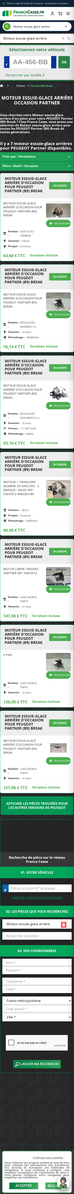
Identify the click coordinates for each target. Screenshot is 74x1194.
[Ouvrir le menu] (68, 13)
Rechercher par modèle (24, 75)
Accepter (24, 1185)
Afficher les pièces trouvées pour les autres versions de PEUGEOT (37, 805)
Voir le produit (62, 223)
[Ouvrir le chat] (63, 1185)
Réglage (55, 1186)
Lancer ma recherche (39, 1064)
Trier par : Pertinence (37, 156)
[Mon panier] (60, 13)
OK (64, 62)
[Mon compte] (52, 13)
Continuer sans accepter (48, 1157)
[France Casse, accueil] (23, 13)
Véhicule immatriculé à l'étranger (37, 897)
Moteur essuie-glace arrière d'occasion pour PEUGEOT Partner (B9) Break (26, 185)
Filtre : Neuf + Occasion (37, 166)
